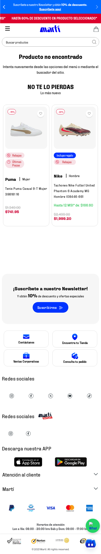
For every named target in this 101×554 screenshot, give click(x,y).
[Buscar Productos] (94, 41)
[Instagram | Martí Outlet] (11, 434)
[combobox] (50, 42)
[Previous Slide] (4, 7)
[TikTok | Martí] (89, 396)
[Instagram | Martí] (12, 396)
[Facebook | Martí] (31, 396)
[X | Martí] (51, 396)
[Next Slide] (97, 7)
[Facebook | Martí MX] (28, 434)
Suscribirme (47, 307)
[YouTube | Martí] (70, 396)
